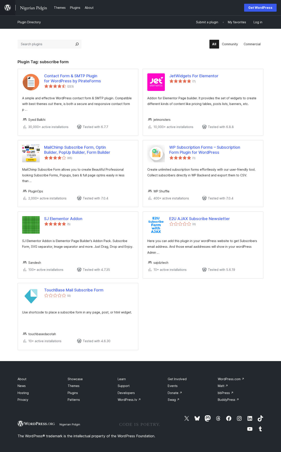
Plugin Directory (29, 22)
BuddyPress (228, 399)
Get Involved (177, 379)
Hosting (23, 393)
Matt (223, 386)
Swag (174, 399)
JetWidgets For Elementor (193, 76)
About (22, 379)
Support (124, 386)
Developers (126, 393)
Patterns (74, 399)
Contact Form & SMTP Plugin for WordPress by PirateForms (72, 78)
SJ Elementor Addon (63, 218)
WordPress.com (231, 379)
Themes (73, 386)
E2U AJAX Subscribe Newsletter (199, 218)
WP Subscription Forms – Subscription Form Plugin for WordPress (204, 150)
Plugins (73, 393)
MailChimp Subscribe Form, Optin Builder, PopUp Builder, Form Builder (77, 150)
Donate (175, 393)
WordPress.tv (129, 399)
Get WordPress (260, 7)
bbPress (226, 393)
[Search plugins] (77, 44)
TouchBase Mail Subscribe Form (73, 290)
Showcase (75, 379)
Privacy (23, 399)
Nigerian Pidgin (69, 424)
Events (173, 386)
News (22, 386)
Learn (122, 379)
